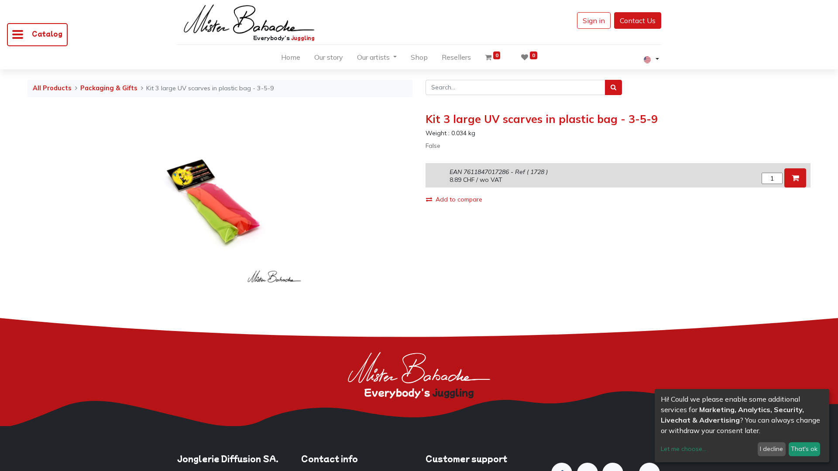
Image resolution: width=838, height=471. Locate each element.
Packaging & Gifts (108, 88)
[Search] (613, 87)
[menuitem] (290, 58)
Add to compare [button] (459, 199)
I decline (771, 449)
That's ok (804, 449)
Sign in (594, 20)
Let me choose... (683, 449)
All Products (52, 88)
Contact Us (638, 20)
